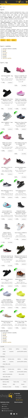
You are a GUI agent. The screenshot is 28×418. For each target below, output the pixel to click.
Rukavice (25, 386)
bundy (10, 349)
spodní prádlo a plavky (22, 351)
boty (4, 349)
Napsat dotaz (6, 408)
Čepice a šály (16, 381)
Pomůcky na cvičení (7, 386)
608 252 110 (5, 404)
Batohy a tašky (6, 381)
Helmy (24, 381)
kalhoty (17, 349)
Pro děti (4, 50)
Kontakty (5, 406)
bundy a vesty (11, 359)
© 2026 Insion (26, 417)
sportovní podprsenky (7, 374)
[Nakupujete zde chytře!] (1, 7)
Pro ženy (5, 55)
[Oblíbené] (17, 2)
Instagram (19, 397)
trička (4, 354)
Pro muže (5, 52)
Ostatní (22, 384)
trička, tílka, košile (6, 364)
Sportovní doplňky (7, 58)
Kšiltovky (5, 384)
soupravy (11, 351)
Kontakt (3, 4)
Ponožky (17, 386)
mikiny (4, 351)
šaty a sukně (21, 374)
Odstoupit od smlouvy (8, 410)
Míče (14, 384)
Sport (4, 7)
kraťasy (24, 349)
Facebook (19, 395)
